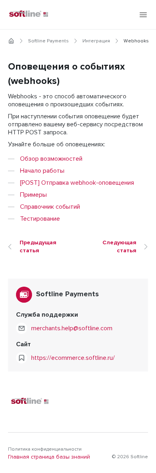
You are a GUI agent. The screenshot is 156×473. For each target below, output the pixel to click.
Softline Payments (48, 41)
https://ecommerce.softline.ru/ (73, 358)
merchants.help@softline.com (71, 328)
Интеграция (96, 41)
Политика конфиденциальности (45, 449)
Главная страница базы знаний (49, 457)
